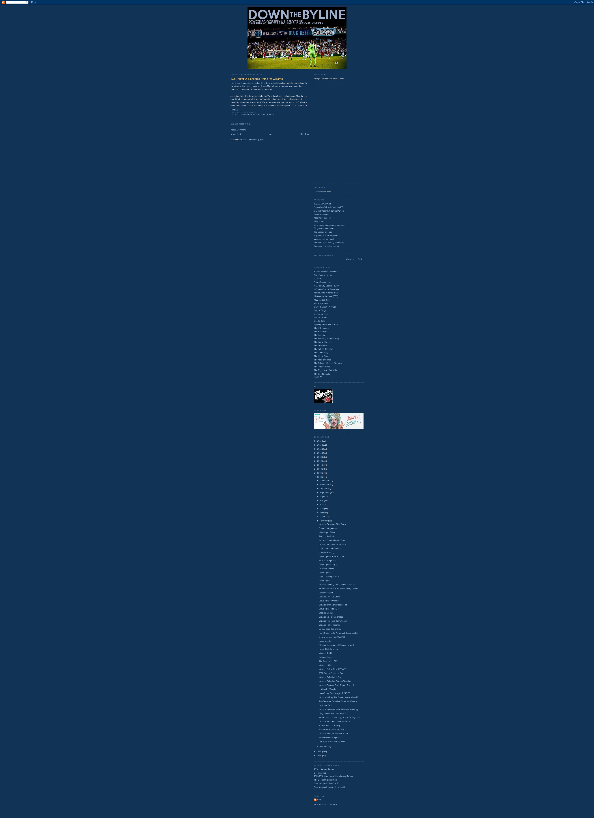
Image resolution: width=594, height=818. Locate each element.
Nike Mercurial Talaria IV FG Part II (330, 787)
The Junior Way (321, 353)
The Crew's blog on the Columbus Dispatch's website (254, 83)
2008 (319, 477)
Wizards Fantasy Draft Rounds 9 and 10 (337, 585)
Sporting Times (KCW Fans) (326, 324)
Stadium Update (326, 613)
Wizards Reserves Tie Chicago (333, 621)
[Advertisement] (326, 133)
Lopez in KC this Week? (330, 548)
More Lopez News (327, 532)
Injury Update (325, 641)
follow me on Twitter (355, 259)
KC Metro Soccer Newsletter (327, 289)
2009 (319, 473)
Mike (319, 800)
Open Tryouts (325, 572)
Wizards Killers (325, 665)
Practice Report (326, 593)
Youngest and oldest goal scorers (329, 242)
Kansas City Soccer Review (326, 286)
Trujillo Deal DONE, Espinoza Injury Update (338, 589)
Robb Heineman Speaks (330, 737)
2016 (319, 445)
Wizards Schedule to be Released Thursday (338, 709)
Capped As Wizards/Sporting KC (328, 207)
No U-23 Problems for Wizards (332, 544)
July (322, 500)
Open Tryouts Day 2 (328, 564)
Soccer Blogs (320, 310)
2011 (319, 465)
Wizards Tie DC (326, 653)
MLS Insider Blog (321, 300)
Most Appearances (322, 218)
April (322, 513)
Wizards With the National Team (333, 733)
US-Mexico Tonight (327, 689)
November (324, 484)
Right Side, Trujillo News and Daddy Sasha (338, 633)
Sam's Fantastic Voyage (325, 307)
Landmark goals (321, 214)
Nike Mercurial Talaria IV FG (326, 783)
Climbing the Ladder (323, 275)
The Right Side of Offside (325, 370)
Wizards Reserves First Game (332, 524)
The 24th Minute (321, 328)
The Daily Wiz (320, 335)
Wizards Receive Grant (329, 597)
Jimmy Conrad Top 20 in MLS (332, 637)
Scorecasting (320, 773)
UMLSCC (318, 377)
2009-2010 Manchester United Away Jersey (333, 776)
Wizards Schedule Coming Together (335, 681)
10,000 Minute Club (322, 204)
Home (270, 134)
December (324, 480)
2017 (319, 441)
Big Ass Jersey (326, 657)
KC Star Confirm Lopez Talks (332, 540)
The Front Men (320, 346)
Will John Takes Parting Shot (332, 741)
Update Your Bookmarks (330, 629)
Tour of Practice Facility (329, 725)
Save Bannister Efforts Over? (332, 729)
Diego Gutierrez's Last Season (332, 713)
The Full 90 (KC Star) (323, 349)
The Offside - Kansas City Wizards (329, 363)
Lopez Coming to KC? (329, 576)
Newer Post (235, 134)
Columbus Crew (247, 114)
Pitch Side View (321, 303)
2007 (319, 752)
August (323, 496)
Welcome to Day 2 (327, 568)
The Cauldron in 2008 (328, 661)
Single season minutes (324, 228)
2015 (319, 449)
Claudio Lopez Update (329, 601)
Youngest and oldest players (326, 246)
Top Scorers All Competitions (327, 235)
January (323, 747)
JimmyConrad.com (322, 282)
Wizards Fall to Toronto (329, 625)
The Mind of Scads (322, 360)
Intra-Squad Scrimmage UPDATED (334, 693)
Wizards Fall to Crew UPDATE (332, 669)
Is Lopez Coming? (327, 552)
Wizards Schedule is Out (330, 677)
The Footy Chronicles (323, 342)
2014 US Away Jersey (324, 769)
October (323, 488)
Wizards (271, 114)
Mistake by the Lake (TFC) (326, 296)
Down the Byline (320, 191)
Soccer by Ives (321, 314)
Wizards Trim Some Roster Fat (333, 605)
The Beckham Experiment (325, 780)
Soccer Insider (320, 317)
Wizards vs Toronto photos (331, 617)
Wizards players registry (325, 239)
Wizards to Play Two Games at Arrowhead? (338, 697)
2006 (319, 756)
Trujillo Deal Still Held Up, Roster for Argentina (339, 717)
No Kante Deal (325, 705)
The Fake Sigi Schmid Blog (326, 338)
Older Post (304, 134)
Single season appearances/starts (329, 225)
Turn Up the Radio (327, 536)
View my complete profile (327, 804)
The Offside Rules (322, 367)
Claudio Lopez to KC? (328, 609)
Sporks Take (319, 321)
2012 (319, 461)
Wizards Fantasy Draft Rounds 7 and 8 (336, 685)
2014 (319, 453)
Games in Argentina (328, 528)
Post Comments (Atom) (253, 140)
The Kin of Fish (321, 356)
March (323, 517)
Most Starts (319, 221)
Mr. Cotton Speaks (327, 560)
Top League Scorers (323, 232)
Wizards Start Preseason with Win (334, 721)
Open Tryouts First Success (331, 556)
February (324, 521)
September (325, 492)
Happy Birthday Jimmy (329, 649)
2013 (319, 457)
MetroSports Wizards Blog (326, 293)
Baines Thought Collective (326, 272)
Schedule (261, 114)
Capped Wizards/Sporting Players (329, 211)
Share (233, 110)
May (322, 509)
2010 (319, 469)
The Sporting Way (322, 374)
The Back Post (320, 331)
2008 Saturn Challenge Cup (331, 673)
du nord (317, 279)
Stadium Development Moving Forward (336, 645)
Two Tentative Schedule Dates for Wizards (338, 701)
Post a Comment (238, 130)
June (322, 504)
